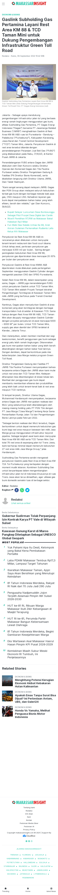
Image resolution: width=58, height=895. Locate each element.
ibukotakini (27, 870)
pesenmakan (28, 878)
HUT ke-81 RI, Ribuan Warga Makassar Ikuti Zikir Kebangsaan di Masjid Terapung (29, 609)
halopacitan (12, 870)
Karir (29, 817)
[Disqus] (29, 758)
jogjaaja (39, 855)
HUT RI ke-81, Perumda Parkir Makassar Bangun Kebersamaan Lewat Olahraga (28, 622)
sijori (34, 866)
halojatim (45, 866)
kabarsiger (28, 858)
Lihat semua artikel (20, 503)
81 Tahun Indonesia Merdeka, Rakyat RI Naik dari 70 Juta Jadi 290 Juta (30, 584)
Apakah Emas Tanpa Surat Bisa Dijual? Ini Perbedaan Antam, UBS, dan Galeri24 (35, 698)
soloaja (43, 862)
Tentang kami (29, 807)
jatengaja (25, 874)
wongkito (42, 858)
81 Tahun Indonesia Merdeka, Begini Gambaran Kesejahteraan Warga (30, 633)
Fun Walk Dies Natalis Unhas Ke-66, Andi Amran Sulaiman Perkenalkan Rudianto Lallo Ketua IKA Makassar (30, 228)
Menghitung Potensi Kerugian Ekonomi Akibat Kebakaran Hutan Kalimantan (34, 683)
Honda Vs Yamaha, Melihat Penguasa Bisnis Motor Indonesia (32, 714)
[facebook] (16, 490)
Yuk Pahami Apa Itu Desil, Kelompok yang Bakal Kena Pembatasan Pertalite (30, 551)
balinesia (23, 866)
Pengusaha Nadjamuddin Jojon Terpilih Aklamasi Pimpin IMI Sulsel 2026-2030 (29, 596)
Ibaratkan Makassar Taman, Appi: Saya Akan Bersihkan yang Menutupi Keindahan (30, 573)
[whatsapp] (22, 490)
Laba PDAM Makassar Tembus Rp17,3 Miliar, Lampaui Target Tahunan (31, 562)
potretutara (13, 862)
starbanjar (9, 866)
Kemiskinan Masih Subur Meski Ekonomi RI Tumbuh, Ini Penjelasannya (27, 654)
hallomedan (29, 862)
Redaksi (29, 811)
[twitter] (27, 490)
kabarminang (13, 858)
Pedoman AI (29, 826)
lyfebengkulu (40, 874)
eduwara (11, 874)
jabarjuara (42, 870)
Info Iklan (29, 814)
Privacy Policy (29, 829)
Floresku (26, 855)
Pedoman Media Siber (29, 823)
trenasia (14, 855)
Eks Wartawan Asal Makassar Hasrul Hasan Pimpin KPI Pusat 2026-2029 (30, 643)
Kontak (29, 820)
